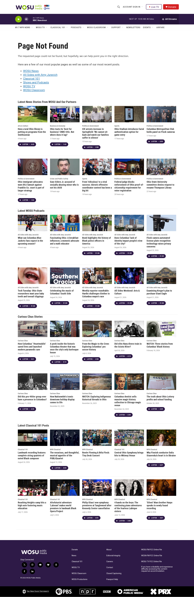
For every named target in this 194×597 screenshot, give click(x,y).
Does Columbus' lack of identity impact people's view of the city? (128, 240)
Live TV (155, 6)
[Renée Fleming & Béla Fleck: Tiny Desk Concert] (97, 438)
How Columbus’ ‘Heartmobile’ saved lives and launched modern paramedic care (32, 346)
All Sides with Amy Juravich (40, 74)
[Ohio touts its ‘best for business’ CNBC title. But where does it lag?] (65, 114)
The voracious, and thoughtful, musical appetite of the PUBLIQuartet (64, 455)
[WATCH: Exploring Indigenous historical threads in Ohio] (97, 381)
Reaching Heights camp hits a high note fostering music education (32, 505)
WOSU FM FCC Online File (151, 550)
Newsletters (133, 27)
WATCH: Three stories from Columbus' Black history (160, 345)
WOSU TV (40, 27)
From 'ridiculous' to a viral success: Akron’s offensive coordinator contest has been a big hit (97, 186)
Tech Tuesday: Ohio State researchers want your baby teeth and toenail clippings (31, 293)
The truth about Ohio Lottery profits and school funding (160, 398)
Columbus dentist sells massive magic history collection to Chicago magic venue (127, 401)
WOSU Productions (79, 579)
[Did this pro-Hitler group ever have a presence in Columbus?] (32, 381)
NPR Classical (55, 449)
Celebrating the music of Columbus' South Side (62, 292)
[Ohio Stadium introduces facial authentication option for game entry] (129, 114)
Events (147, 27)
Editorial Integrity (113, 556)
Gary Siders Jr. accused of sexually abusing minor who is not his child (64, 184)
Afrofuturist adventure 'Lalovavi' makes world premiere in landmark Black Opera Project (63, 507)
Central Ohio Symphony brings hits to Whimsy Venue (128, 454)
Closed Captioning (113, 573)
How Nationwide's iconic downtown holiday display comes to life (62, 399)
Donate (172, 7)
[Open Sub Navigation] (142, 7)
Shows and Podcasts (36, 82)
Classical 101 (57, 27)
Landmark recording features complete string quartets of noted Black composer (32, 455)
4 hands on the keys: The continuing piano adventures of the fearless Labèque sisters (128, 507)
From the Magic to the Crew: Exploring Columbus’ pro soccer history (95, 346)
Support (116, 27)
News (74, 556)
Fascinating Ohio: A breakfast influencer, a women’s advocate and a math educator (64, 240)
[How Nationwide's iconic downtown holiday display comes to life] (65, 381)
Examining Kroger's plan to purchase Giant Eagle (159, 292)
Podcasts (76, 27)
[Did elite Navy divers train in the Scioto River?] (129, 329)
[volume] (26, 19)
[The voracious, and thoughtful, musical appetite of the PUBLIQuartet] (65, 438)
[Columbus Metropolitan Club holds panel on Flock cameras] (161, 114)
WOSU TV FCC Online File (151, 562)
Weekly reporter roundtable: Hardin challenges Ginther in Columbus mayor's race (96, 293)
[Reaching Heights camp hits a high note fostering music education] (32, 487)
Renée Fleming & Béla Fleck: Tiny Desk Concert (96, 454)
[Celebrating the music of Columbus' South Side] (65, 275)
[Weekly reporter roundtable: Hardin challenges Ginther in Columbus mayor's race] (97, 275)
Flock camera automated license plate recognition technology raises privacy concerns (159, 242)
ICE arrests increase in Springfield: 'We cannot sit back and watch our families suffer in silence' (95, 133)
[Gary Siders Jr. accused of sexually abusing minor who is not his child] (65, 167)
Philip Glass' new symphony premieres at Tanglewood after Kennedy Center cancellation (96, 505)
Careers (109, 562)
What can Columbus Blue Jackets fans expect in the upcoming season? (30, 240)
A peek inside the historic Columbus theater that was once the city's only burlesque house (64, 348)
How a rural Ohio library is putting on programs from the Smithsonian (32, 132)
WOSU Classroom (96, 27)
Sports (116, 126)
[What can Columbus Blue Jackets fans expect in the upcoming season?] (32, 223)
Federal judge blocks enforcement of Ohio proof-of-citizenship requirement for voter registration (129, 186)
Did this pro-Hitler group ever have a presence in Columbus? (32, 398)
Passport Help (112, 579)
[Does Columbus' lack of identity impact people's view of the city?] (129, 223)
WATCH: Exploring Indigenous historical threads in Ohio (96, 398)
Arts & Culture (23, 126)
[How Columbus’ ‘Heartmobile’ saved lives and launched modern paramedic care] (32, 329)
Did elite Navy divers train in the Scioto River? (128, 345)
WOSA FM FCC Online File (151, 556)
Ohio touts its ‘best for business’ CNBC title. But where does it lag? (62, 132)
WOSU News (31, 71)
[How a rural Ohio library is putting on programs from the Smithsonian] (32, 114)
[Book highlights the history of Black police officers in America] (97, 223)
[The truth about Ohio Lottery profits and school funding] (161, 381)
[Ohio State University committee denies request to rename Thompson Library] (161, 167)
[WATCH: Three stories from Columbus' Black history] (161, 329)
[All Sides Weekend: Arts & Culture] (129, 275)
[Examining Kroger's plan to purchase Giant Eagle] (161, 275)
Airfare (160, 27)
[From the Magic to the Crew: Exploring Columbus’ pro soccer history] (97, 329)
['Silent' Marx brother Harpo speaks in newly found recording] (161, 487)
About (109, 550)
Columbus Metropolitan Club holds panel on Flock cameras (161, 130)
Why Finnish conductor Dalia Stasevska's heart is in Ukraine (161, 454)
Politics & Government (90, 126)
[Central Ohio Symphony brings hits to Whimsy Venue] (129, 438)
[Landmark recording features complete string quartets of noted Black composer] (32, 438)
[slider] (30, 19)
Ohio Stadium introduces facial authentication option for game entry (129, 132)
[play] (18, 19)
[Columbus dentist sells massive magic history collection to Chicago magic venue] (129, 381)
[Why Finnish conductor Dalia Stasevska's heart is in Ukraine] (161, 438)
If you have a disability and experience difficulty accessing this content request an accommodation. (157, 569)
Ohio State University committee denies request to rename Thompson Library (160, 184)
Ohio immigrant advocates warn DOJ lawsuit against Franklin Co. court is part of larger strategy (31, 186)
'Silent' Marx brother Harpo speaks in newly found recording (159, 505)
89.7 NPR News (22, 27)
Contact (109, 567)
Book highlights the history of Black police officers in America (96, 240)
